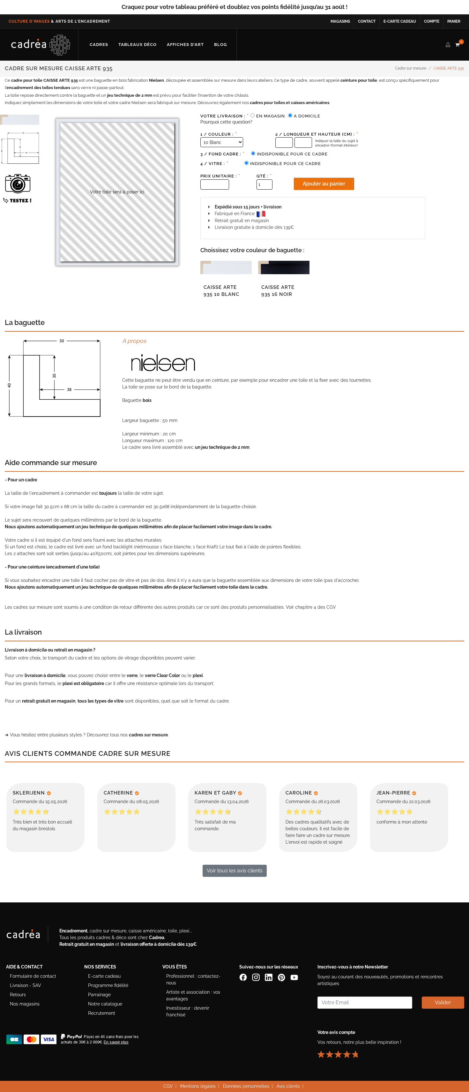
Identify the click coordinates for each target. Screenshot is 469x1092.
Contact (367, 21)
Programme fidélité (108, 985)
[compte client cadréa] (448, 43)
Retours (18, 994)
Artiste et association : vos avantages (193, 995)
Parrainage (99, 994)
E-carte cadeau (399, 21)
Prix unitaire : (220, 175)
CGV (331, 607)
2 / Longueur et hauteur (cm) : (316, 134)
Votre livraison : (224, 115)
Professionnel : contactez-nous (193, 979)
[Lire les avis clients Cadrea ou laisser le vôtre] (341, 1051)
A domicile (307, 116)
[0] (457, 43)
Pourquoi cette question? (226, 121)
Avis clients (288, 1086)
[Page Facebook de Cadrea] (243, 976)
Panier (453, 21)
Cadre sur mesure (410, 68)
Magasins (340, 21)
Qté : (264, 175)
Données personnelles (246, 1086)
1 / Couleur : (218, 134)
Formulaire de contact (33, 976)
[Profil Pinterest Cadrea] (282, 976)
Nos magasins (25, 1003)
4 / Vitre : (214, 163)
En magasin (270, 116)
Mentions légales (198, 1086)
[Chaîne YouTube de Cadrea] (294, 976)
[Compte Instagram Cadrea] (256, 976)
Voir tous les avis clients (235, 871)
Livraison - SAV (25, 985)
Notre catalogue (105, 1003)
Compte (431, 21)
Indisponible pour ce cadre (292, 154)
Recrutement (101, 1013)
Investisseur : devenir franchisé (187, 1011)
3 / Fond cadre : (222, 153)
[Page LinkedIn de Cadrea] (269, 976)
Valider (443, 1002)
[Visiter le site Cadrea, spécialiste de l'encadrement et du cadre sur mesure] (30, 935)
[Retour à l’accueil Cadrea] (41, 45)
